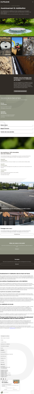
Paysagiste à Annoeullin (4, 370)
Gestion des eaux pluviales (7, 132)
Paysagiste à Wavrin (4, 372)
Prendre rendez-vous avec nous (20, 91)
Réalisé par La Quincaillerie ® (4, 392)
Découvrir (17, 264)
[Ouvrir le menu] (32, 1)
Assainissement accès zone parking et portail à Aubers (15, 208)
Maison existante (5, 128)
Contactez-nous (17, 234)
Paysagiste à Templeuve (4, 371)
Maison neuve (4, 125)
